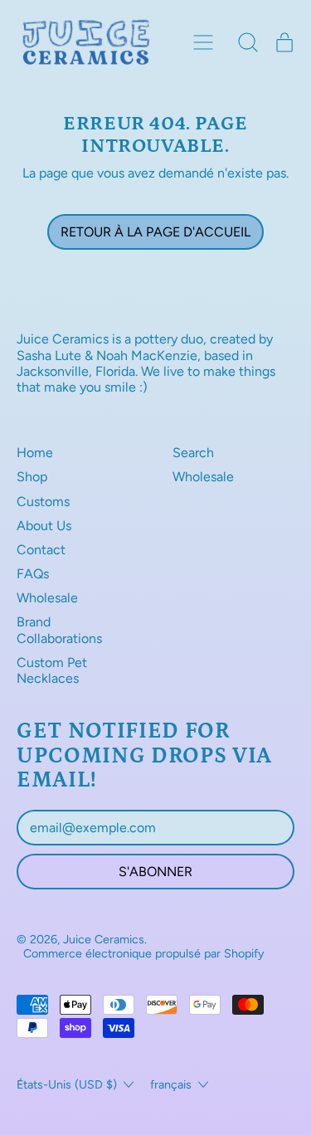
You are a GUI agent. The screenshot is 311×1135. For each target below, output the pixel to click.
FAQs (33, 574)
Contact (41, 550)
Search (193, 452)
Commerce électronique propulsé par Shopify (144, 953)
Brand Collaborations (59, 629)
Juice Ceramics (103, 939)
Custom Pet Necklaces (52, 670)
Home (35, 452)
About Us (44, 525)
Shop (32, 477)
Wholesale (47, 598)
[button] (248, 42)
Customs (43, 501)
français (171, 1084)
